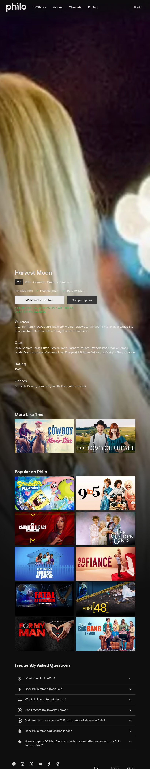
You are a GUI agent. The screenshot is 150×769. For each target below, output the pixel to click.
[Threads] (58, 764)
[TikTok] (49, 764)
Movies (57, 7)
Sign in (137, 7)
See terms (40, 311)
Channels (75, 7)
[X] (31, 764)
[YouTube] (40, 764)
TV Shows (39, 7)
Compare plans (82, 300)
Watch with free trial (39, 300)
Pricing (93, 7)
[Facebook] (14, 764)
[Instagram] (22, 764)
